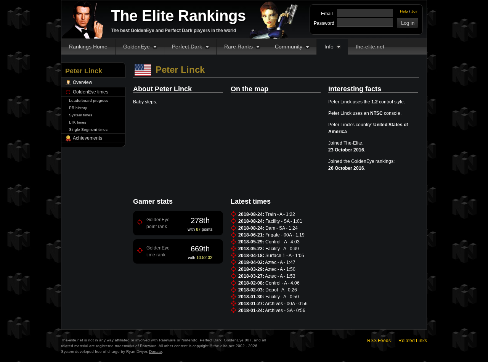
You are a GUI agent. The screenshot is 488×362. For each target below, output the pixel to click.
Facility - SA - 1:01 (283, 221)
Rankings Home (88, 46)
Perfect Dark (187, 46)
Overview (82, 82)
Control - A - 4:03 (282, 242)
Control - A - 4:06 (282, 283)
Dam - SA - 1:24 (281, 228)
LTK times (77, 122)
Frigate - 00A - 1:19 (285, 235)
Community (288, 46)
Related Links (412, 340)
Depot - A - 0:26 (281, 290)
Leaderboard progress (88, 100)
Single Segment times (88, 129)
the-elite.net (370, 46)
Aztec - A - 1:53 (280, 276)
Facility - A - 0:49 (282, 248)
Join (415, 11)
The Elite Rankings (178, 15)
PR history (78, 108)
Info (329, 46)
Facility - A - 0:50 (282, 296)
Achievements (87, 138)
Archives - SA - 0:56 (285, 310)
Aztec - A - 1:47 (280, 262)
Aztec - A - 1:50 (280, 269)
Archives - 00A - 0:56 (286, 303)
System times (80, 115)
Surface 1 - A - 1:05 (284, 255)
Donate (155, 351)
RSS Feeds (379, 340)
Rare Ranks (238, 46)
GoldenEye (136, 46)
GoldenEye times (90, 92)
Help (404, 11)
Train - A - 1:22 (280, 214)
